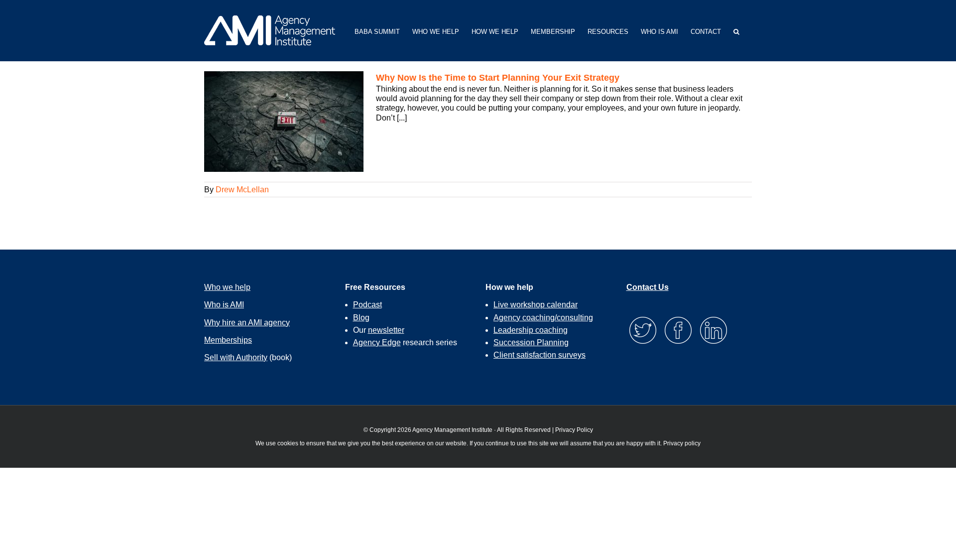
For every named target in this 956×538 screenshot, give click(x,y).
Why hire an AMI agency (247, 322)
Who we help (227, 287)
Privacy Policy (574, 429)
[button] (736, 30)
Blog (361, 317)
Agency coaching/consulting (543, 317)
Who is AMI (224, 304)
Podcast (367, 304)
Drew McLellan (242, 189)
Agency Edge (377, 342)
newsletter (386, 330)
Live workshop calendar (535, 304)
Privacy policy (682, 443)
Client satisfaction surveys (539, 355)
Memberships (228, 340)
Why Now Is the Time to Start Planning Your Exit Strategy (497, 78)
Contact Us (647, 287)
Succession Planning (531, 342)
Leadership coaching (530, 330)
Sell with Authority (235, 357)
